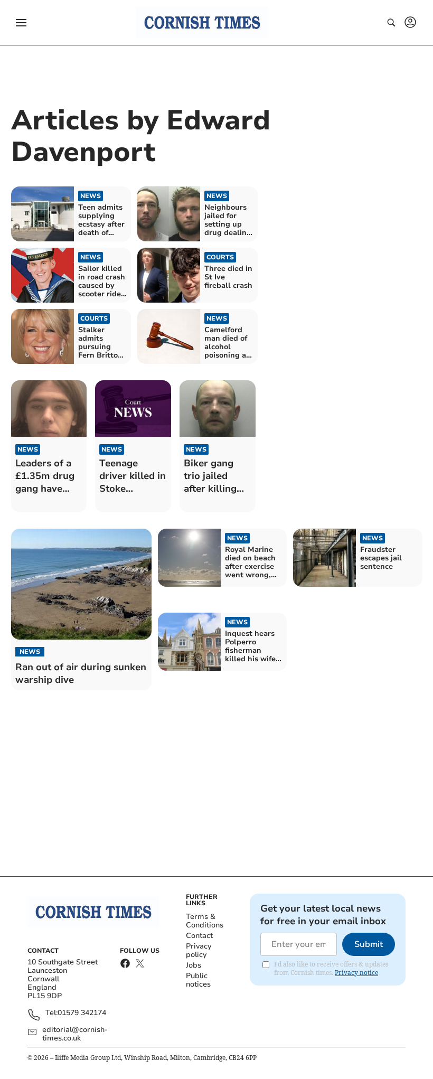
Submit (368, 944)
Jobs (193, 965)
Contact (199, 936)
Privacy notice (356, 973)
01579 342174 (82, 1013)
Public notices (198, 980)
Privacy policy (198, 950)
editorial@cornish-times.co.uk (75, 1034)
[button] (21, 22)
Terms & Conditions (204, 921)
